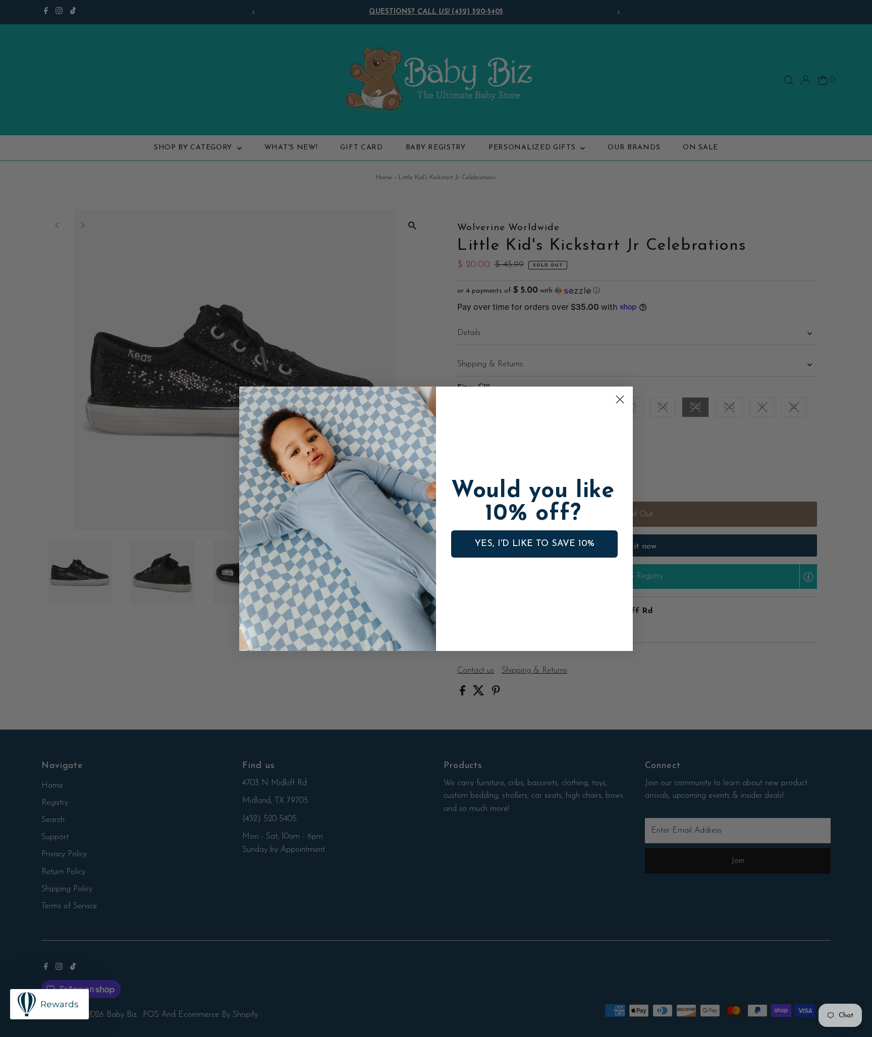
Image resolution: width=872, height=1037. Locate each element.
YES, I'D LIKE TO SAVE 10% (534, 544)
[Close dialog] (620, 399)
